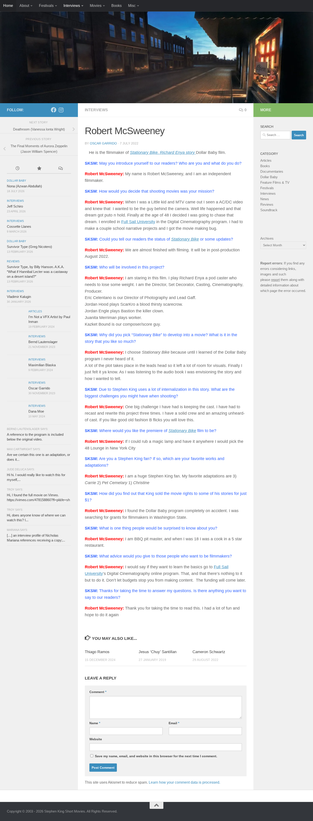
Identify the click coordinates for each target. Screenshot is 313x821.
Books (116, 6)
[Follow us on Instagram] (61, 110)
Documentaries (271, 171)
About (24, 6)
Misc (132, 6)
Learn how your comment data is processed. (184, 782)
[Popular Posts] (38, 169)
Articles (35, 311)
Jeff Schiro (15, 206)
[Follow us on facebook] (53, 110)
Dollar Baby (16, 180)
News (264, 199)
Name (94, 723)
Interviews (71, 6)
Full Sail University (138, 221)
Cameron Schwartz (208, 652)
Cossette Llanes (19, 226)
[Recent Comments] (60, 169)
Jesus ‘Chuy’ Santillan (157, 652)
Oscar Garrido (103, 143)
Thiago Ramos (97, 652)
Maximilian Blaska (42, 365)
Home (8, 6)
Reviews (13, 261)
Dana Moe (36, 411)
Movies (96, 6)
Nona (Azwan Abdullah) (24, 186)
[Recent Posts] (17, 169)
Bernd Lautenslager (43, 342)
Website (95, 739)
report (275, 280)
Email (174, 723)
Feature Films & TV (274, 182)
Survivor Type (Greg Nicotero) (29, 247)
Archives (267, 238)
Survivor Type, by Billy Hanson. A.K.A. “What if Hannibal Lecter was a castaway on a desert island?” (37, 271)
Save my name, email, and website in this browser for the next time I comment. (156, 756)
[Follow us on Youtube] (68, 110)
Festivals (46, 6)
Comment (97, 692)
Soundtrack (268, 210)
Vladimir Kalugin (19, 297)
